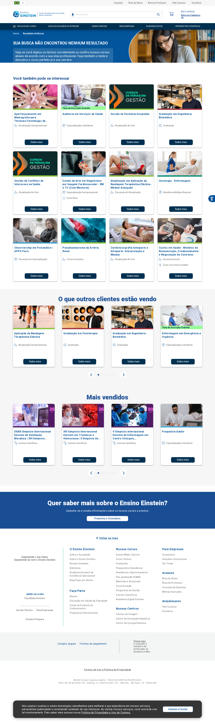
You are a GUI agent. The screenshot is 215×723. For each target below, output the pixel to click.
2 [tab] (101, 375)
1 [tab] (98, 375)
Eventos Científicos (126, 595)
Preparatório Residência (129, 568)
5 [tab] (109, 375)
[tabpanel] (34, 336)
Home (16, 33)
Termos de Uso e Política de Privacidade (107, 669)
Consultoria (168, 554)
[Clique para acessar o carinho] (171, 14)
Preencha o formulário (107, 518)
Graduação (122, 563)
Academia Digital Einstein (130, 599)
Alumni (73, 596)
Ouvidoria (196, 3)
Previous (91, 375)
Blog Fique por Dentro (81, 580)
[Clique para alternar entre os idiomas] (19, 2)
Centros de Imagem (127, 614)
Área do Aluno (135, 3)
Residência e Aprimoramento (132, 572)
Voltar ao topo (108, 538)
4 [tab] (107, 375)
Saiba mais (37, 142)
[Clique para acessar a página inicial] (38, 17)
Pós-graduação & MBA (128, 577)
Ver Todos (167, 563)
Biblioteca (75, 568)
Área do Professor (157, 3)
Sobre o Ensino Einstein (82, 559)
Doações (118, 3)
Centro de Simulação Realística (133, 618)
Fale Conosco (179, 3)
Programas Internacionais (84, 613)
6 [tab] (112, 375)
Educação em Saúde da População (89, 600)
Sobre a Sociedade (80, 554)
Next (124, 375)
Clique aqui (139, 641)
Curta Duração (124, 586)
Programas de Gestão (128, 590)
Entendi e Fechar (178, 709)
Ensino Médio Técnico (128, 554)
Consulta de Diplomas (174, 587)
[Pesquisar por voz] (73, 14)
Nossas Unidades (79, 563)
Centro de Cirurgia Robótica (131, 623)
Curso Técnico (123, 559)
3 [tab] (104, 375)
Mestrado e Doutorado (128, 581)
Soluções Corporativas (174, 559)
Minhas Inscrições (172, 592)
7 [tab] (115, 375)
